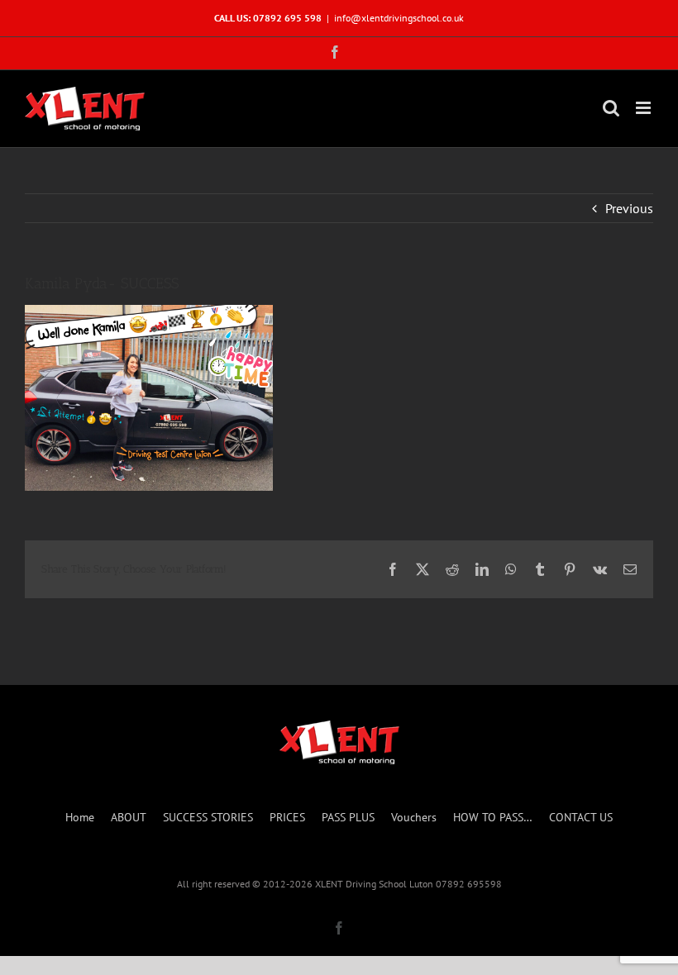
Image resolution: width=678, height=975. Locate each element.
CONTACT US (581, 817)
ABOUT (128, 817)
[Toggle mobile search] (611, 108)
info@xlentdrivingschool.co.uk (399, 18)
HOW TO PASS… (492, 817)
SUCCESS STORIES (208, 817)
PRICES (287, 817)
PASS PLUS (348, 817)
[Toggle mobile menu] (644, 108)
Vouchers (414, 817)
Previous (629, 208)
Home (79, 817)
